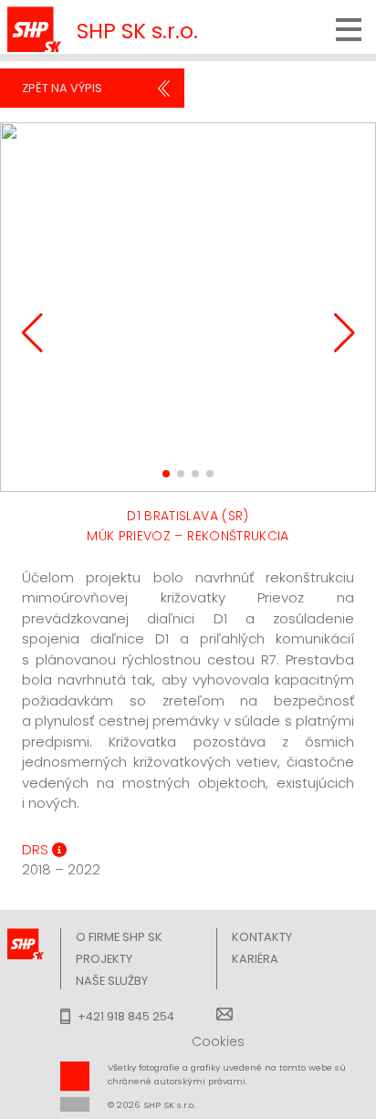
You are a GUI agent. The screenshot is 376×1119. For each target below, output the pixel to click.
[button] (166, 473)
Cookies (218, 1041)
